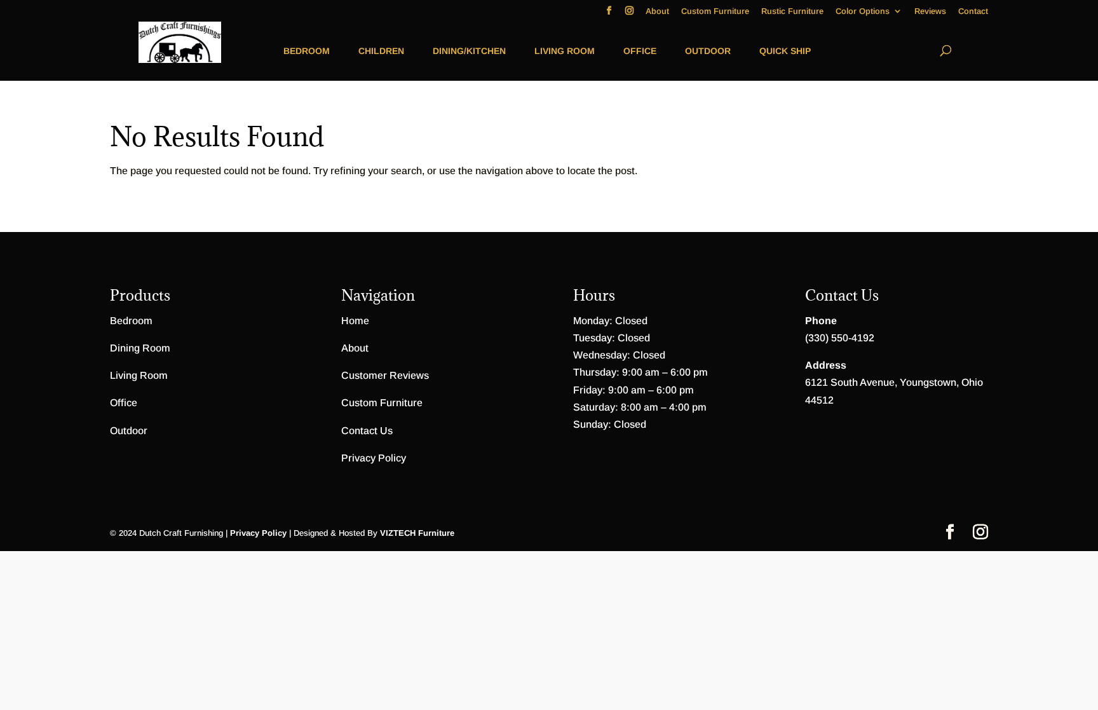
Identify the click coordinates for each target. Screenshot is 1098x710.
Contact (973, 11)
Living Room (564, 51)
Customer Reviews (385, 375)
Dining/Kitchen (469, 51)
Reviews (930, 11)
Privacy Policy (373, 458)
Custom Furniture (715, 11)
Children (381, 51)
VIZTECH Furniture (417, 533)
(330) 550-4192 (839, 337)
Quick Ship (785, 51)
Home (355, 320)
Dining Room (140, 348)
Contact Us (367, 430)
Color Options (863, 11)
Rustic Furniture (792, 11)
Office (639, 51)
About (657, 11)
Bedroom (306, 51)
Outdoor (708, 51)
